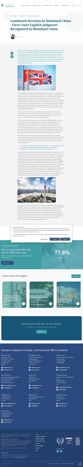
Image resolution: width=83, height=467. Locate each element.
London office (60, 355)
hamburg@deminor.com (9, 403)
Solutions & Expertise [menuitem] (40, 436)
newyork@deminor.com (9, 385)
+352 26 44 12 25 (35, 370)
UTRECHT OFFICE (5, 411)
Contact (73, 5)
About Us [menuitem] (38, 443)
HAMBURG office (6, 395)
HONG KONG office (61, 375)
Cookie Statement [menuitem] (57, 463)
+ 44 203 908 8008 (62, 370)
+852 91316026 (62, 389)
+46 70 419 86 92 (62, 406)
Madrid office (33, 395)
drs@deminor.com (8, 367)
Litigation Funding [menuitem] (40, 438)
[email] (11, 56)
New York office (6, 375)
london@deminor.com (64, 367)
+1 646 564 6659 (7, 388)
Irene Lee (19, 36)
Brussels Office (6, 355)
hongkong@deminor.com (64, 387)
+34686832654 (34, 406)
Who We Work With (48, 5)
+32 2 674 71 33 (7, 422)
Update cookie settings (70, 463)
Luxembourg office (34, 355)
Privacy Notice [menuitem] (49, 463)
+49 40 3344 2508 (7, 406)
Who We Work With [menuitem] (40, 441)
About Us (57, 5)
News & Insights (65, 5)
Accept (54, 239)
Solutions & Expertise (25, 5)
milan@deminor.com (36, 385)
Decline (65, 239)
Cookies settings (44, 239)
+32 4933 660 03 (35, 388)
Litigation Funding (37, 5)
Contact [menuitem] (37, 448)
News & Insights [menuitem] (39, 445)
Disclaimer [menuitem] (63, 463)
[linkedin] (11, 53)
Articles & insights (33, 16)
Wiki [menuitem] (37, 450)
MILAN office (32, 375)
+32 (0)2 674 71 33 (7, 370)
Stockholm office (61, 395)
